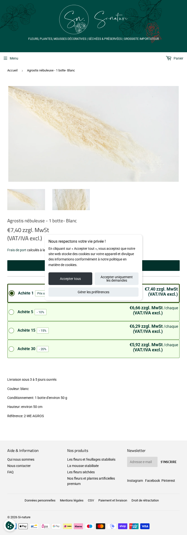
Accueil (12, 70)
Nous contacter (19, 466)
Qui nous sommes (20, 459)
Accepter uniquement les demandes (117, 278)
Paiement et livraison (112, 500)
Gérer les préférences (93, 292)
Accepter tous (70, 279)
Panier (178, 58)
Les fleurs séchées (81, 472)
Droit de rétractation (145, 500)
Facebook (152, 481)
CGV (91, 500)
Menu (14, 58)
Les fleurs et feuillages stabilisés (91, 459)
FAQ (10, 472)
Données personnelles (40, 500)
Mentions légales (72, 500)
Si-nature (24, 517)
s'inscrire (169, 462)
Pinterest (168, 481)
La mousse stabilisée (83, 466)
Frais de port (16, 250)
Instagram (135, 481)
